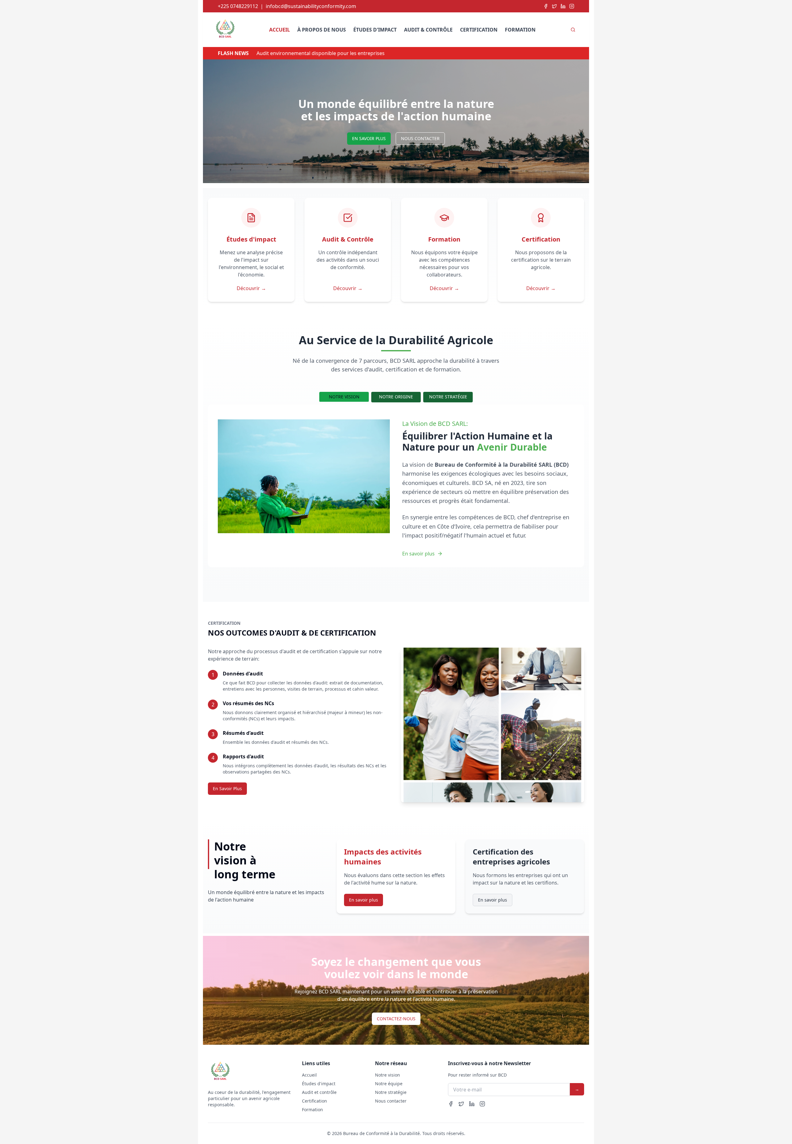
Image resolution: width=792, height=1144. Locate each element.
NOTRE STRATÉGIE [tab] (448, 397)
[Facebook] (545, 6)
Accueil (279, 29)
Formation (520, 29)
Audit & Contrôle (428, 29)
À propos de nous (321, 29)
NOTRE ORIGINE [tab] (396, 397)
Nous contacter (391, 1101)
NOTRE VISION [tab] (344, 397)
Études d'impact (375, 29)
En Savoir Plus (227, 788)
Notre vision (387, 1075)
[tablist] (396, 397)
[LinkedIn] (563, 6)
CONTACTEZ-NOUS (396, 1019)
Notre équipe (388, 1083)
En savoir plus (418, 553)
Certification (478, 29)
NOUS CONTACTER (420, 138)
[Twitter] (554, 6)
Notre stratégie (391, 1092)
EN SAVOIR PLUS (369, 138)
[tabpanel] (396, 488)
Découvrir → (251, 288)
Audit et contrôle (319, 1092)
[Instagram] (571, 6)
